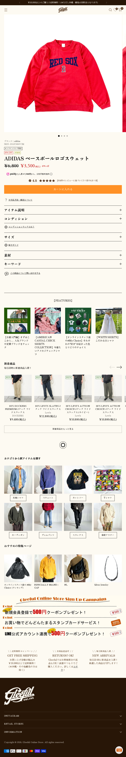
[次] (106, 2)
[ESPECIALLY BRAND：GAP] (48, 568)
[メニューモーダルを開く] (6, 10)
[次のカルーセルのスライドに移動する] (119, 287)
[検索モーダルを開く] (110, 10)
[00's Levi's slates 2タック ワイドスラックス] (48, 388)
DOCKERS (18, 416)
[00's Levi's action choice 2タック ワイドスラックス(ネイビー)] (78, 388)
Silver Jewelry (101, 585)
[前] (19, 2)
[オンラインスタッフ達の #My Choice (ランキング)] (18, 568)
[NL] (78, 568)
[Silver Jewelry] (108, 568)
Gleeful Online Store (33, 742)
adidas (17, 141)
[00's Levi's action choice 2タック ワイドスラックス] (108, 388)
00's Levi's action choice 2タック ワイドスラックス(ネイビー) (78, 409)
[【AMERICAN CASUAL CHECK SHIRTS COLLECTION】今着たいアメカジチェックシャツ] (48, 321)
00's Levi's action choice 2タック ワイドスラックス (108, 409)
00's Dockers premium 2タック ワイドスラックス (18, 409)
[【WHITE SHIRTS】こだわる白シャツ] (109, 321)
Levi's (48, 413)
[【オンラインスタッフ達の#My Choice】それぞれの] (78, 321)
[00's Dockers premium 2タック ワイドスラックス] (18, 388)
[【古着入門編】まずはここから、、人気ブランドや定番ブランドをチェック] (17, 321)
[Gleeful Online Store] (63, 10)
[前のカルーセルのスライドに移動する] (112, 287)
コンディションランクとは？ (21, 227)
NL (66, 585)
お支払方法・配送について (20, 200)
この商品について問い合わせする (25, 273)
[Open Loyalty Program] (119, 750)
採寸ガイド (13, 245)
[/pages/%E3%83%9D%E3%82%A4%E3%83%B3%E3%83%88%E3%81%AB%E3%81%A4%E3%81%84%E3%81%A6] (63, 616)
